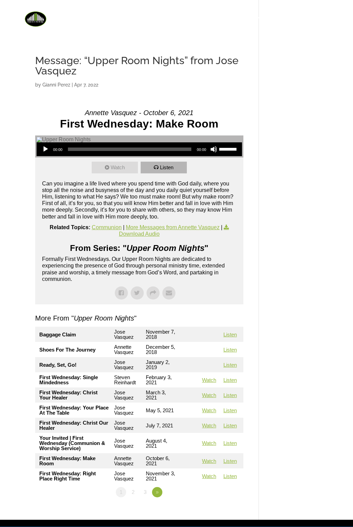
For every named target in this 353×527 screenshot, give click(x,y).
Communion (107, 227)
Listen (166, 167)
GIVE (287, 18)
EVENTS (226, 18)
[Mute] (213, 149)
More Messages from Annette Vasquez (173, 227)
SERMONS (259, 18)
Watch (118, 167)
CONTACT (322, 18)
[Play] (45, 149)
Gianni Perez (56, 85)
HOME (156, 18)
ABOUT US (187, 18)
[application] (139, 149)
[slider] (229, 148)
